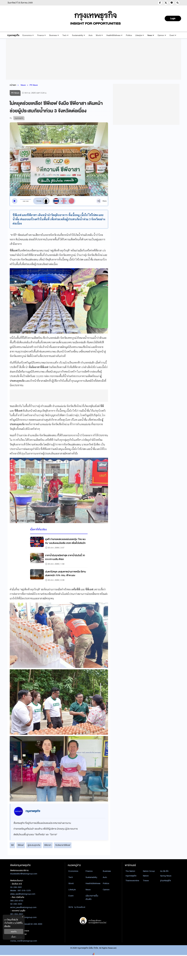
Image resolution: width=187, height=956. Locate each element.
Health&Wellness (113, 35)
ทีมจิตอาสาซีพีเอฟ (62, 845)
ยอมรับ (14, 931)
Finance (40, 35)
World (98, 35)
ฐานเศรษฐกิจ (165, 880)
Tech (64, 35)
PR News (34, 85)
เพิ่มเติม (7, 926)
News (149, 35)
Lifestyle (138, 35)
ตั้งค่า (13, 936)
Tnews (146, 880)
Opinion (161, 35)
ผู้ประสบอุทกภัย (34, 845)
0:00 (24, 201)
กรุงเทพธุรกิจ (131, 876)
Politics (129, 35)
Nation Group (149, 871)
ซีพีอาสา (47, 845)
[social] (160, 3)
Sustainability (77, 35)
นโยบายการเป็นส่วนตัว (92, 897)
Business (53, 35)
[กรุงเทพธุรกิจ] (13, 35)
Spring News (165, 876)
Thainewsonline (132, 880)
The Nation (130, 871)
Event (172, 35)
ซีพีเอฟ (21, 845)
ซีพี (12, 845)
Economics (27, 35)
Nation (146, 876)
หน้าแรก (13, 85)
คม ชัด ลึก (164, 871)
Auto (91, 35)
